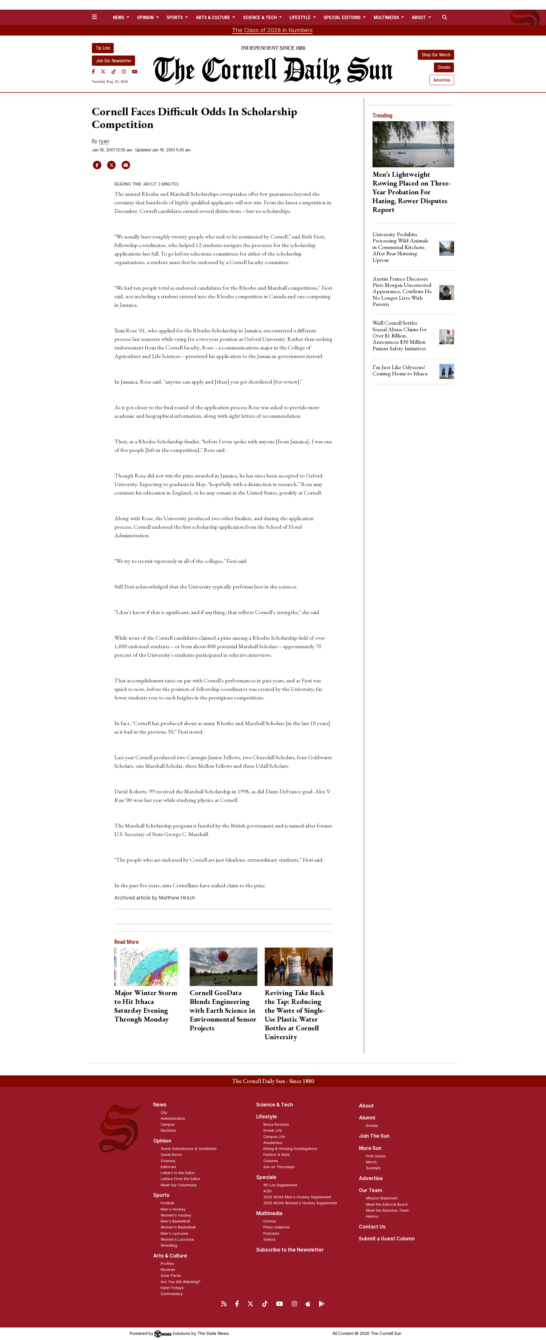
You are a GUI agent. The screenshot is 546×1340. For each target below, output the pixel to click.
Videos (269, 1239)
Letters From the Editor (180, 1179)
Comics (269, 1221)
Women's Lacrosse (177, 1239)
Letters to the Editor (178, 1173)
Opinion (162, 1141)
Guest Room (171, 1154)
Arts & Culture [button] (213, 17)
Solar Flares (171, 1275)
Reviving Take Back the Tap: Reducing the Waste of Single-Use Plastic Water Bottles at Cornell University (295, 1014)
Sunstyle (373, 1168)
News (160, 1105)
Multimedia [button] (387, 17)
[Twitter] (103, 71)
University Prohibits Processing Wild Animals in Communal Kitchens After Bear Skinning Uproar (400, 247)
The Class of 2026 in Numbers (272, 30)
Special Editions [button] (343, 17)
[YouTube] (134, 71)
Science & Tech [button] (260, 17)
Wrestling (169, 1245)
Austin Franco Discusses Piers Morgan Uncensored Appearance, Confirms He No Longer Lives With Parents (402, 291)
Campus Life (274, 1137)
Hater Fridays (172, 1288)
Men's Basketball (175, 1221)
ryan (104, 141)
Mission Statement (382, 1198)
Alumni (367, 1118)
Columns (168, 1161)
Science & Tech (274, 1105)
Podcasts (271, 1233)
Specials (266, 1177)
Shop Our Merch (436, 54)
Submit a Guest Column (387, 1239)
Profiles (167, 1263)
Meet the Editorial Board (387, 1204)
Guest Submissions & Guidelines (189, 1148)
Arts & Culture (170, 1256)
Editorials (168, 1167)
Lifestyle (266, 1116)
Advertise (441, 80)
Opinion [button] (146, 17)
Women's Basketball (178, 1227)
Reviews (168, 1269)
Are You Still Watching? (180, 1282)
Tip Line (103, 48)
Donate (444, 67)
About (366, 1106)
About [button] (419, 17)
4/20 (267, 1191)
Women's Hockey (176, 1215)
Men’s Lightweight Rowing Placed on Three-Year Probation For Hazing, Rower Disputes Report (412, 192)
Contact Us (372, 1227)
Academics (272, 1143)
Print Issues (376, 1156)
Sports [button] (175, 17)
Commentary (172, 1294)
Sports (161, 1195)
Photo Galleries (276, 1227)
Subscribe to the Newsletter (290, 1250)
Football (167, 1203)
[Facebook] (93, 71)
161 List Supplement (280, 1185)
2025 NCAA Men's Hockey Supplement (297, 1197)
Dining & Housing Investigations (290, 1148)
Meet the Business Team (387, 1210)
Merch (371, 1162)
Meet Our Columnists (179, 1185)
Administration (173, 1118)
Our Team (370, 1190)
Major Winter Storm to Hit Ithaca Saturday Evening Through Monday (145, 1006)
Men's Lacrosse (174, 1233)
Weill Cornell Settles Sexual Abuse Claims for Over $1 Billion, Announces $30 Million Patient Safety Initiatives (400, 335)
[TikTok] (113, 71)
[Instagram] (124, 71)
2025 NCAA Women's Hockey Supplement (300, 1203)
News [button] (119, 17)
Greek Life (272, 1130)
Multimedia (269, 1213)
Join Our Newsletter (113, 60)
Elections (168, 1130)
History (372, 1216)
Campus (168, 1124)
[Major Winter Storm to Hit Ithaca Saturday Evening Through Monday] (148, 967)
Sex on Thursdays (279, 1167)
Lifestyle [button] (300, 17)
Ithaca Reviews (276, 1124)
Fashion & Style (276, 1154)
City (164, 1112)
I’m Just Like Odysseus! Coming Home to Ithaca (400, 370)
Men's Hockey (173, 1209)
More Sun (370, 1148)
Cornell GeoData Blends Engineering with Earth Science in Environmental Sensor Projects (223, 1010)
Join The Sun (374, 1136)
